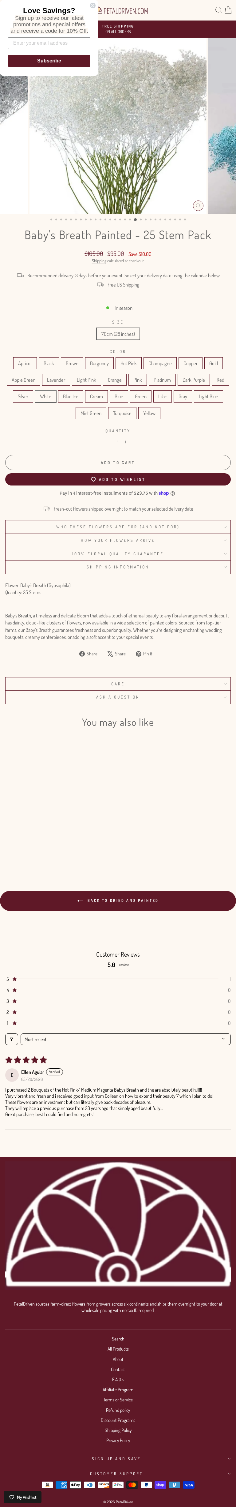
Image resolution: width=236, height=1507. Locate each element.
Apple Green (23, 380)
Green (141, 396)
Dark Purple (194, 380)
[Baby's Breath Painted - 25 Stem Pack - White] (45, 848)
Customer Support (116, 1473)
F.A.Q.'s (118, 1379)
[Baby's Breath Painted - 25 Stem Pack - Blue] (66, 848)
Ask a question (118, 696)
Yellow (149, 413)
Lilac (162, 396)
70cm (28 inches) (118, 334)
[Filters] (11, 1039)
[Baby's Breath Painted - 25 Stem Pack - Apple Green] (66, 843)
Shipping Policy (118, 1430)
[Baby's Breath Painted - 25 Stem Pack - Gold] (59, 843)
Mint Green (91, 413)
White (45, 396)
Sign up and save (116, 1458)
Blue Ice (70, 396)
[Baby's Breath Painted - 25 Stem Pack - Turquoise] (52, 854)
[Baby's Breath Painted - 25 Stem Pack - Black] (16, 843)
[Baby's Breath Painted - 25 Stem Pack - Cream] (59, 848)
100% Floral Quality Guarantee (117, 553)
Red (220, 380)
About (118, 1359)
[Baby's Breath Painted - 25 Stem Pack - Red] (31, 848)
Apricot (25, 363)
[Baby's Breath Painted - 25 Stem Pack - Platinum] (16, 848)
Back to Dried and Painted (122, 900)
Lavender (56, 380)
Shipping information (118, 566)
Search (118, 1339)
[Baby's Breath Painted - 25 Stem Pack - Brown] (24, 843)
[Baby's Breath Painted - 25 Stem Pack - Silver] (38, 848)
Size (118, 321)
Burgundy (99, 363)
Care (118, 683)
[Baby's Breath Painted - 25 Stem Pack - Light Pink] (80, 843)
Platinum (162, 380)
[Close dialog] (93, 5)
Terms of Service (118, 1399)
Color (118, 351)
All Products (118, 1349)
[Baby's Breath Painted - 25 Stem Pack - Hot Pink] (38, 843)
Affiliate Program (118, 1389)
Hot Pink (128, 363)
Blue (119, 396)
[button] (118, 979)
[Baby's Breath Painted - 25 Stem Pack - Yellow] (59, 854)
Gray (183, 396)
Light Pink (86, 380)
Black (49, 363)
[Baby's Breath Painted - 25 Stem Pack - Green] (73, 848)
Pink (137, 380)
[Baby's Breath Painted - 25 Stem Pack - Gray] (87, 848)
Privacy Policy (118, 1440)
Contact (118, 1369)
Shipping (99, 260)
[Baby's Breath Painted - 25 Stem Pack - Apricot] (9, 843)
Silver (23, 396)
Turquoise (122, 413)
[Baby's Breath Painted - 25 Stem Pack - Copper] (52, 843)
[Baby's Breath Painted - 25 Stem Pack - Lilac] (80, 848)
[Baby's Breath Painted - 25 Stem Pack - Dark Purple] (24, 848)
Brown (72, 363)
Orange (115, 380)
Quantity (118, 430)
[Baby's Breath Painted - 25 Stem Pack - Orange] (87, 843)
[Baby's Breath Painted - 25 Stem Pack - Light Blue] (38, 854)
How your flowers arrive (118, 540)
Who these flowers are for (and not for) (117, 526)
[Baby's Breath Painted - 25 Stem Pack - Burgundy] (31, 843)
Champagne (160, 363)
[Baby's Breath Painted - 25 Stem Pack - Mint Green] (45, 854)
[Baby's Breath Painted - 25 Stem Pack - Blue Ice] (52, 848)
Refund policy (118, 1410)
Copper (190, 363)
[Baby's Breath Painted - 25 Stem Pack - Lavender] (73, 843)
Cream (96, 396)
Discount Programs (118, 1420)
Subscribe (49, 60)
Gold (213, 363)
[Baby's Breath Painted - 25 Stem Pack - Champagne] (45, 843)
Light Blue (208, 396)
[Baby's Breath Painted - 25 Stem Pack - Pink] (9, 848)
